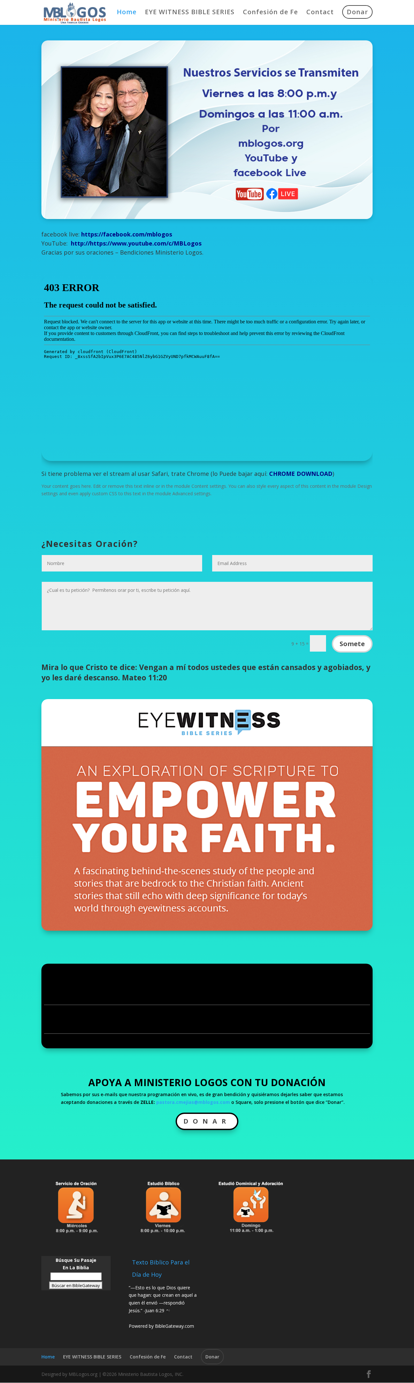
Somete (352, 643)
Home (126, 13)
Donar (357, 11)
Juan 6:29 (154, 1310)
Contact (320, 13)
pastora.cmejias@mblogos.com (193, 1102)
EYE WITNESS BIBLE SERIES (189, 13)
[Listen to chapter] (168, 1310)
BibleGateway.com (174, 1326)
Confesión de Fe (270, 13)
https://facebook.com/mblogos (126, 234)
